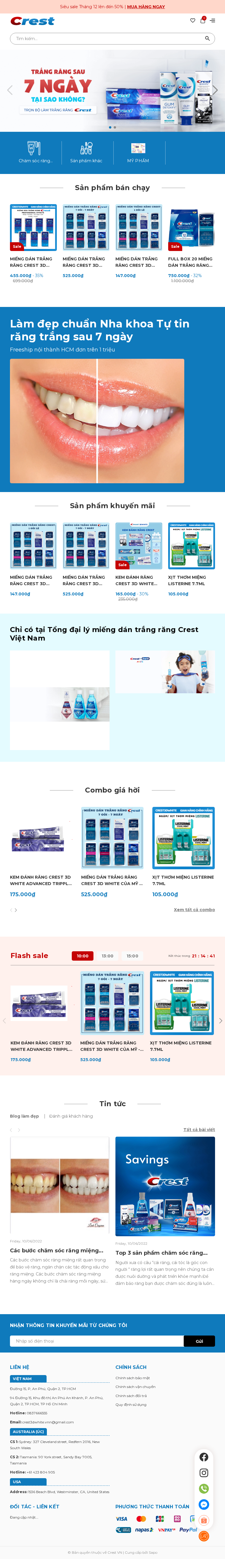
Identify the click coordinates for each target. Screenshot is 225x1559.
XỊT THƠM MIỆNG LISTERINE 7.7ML (187, 580)
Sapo (153, 1552)
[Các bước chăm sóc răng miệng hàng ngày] (60, 1185)
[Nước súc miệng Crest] (60, 700)
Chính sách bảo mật (132, 1378)
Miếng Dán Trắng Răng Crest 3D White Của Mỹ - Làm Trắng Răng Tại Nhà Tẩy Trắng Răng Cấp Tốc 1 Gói (138, 262)
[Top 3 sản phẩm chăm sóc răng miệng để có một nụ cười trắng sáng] (165, 1186)
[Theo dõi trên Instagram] (204, 1473)
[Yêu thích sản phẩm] (193, 20)
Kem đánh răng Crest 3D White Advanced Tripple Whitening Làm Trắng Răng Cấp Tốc (40, 881)
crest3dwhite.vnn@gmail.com (48, 1422)
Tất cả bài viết (199, 1129)
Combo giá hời (112, 790)
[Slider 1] (112, 91)
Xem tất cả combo (194, 909)
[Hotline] (204, 1489)
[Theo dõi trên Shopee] (204, 1520)
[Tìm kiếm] (207, 39)
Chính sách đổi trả (131, 1396)
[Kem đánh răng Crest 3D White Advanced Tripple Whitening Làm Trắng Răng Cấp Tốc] (41, 838)
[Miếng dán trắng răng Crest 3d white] (97, 420)
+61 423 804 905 (41, 1472)
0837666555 (37, 1413)
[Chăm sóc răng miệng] (35, 148)
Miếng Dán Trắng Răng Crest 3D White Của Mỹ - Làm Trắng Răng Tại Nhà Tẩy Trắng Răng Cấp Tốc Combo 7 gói (86, 262)
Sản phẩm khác (86, 160)
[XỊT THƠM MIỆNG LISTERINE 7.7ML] (191, 545)
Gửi (199, 1341)
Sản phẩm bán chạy (112, 187)
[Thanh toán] (156, 1524)
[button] (110, 127)
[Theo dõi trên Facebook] (204, 1457)
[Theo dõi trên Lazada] (204, 1536)
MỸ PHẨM (138, 160)
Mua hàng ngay (146, 6)
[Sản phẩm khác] (86, 148)
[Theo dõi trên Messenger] (204, 1504)
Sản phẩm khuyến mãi (112, 505)
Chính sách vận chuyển (135, 1386)
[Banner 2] (165, 671)
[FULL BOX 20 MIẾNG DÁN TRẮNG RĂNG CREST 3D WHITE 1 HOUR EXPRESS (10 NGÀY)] (191, 227)
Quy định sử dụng (130, 1404)
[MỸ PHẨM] (138, 148)
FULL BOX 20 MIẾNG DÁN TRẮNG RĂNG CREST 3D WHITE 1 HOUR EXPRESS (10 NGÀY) (190, 262)
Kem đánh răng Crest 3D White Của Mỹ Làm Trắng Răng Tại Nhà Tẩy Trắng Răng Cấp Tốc (138, 581)
